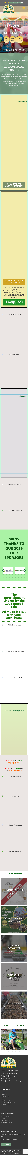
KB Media (16, 1153)
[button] (3, 570)
